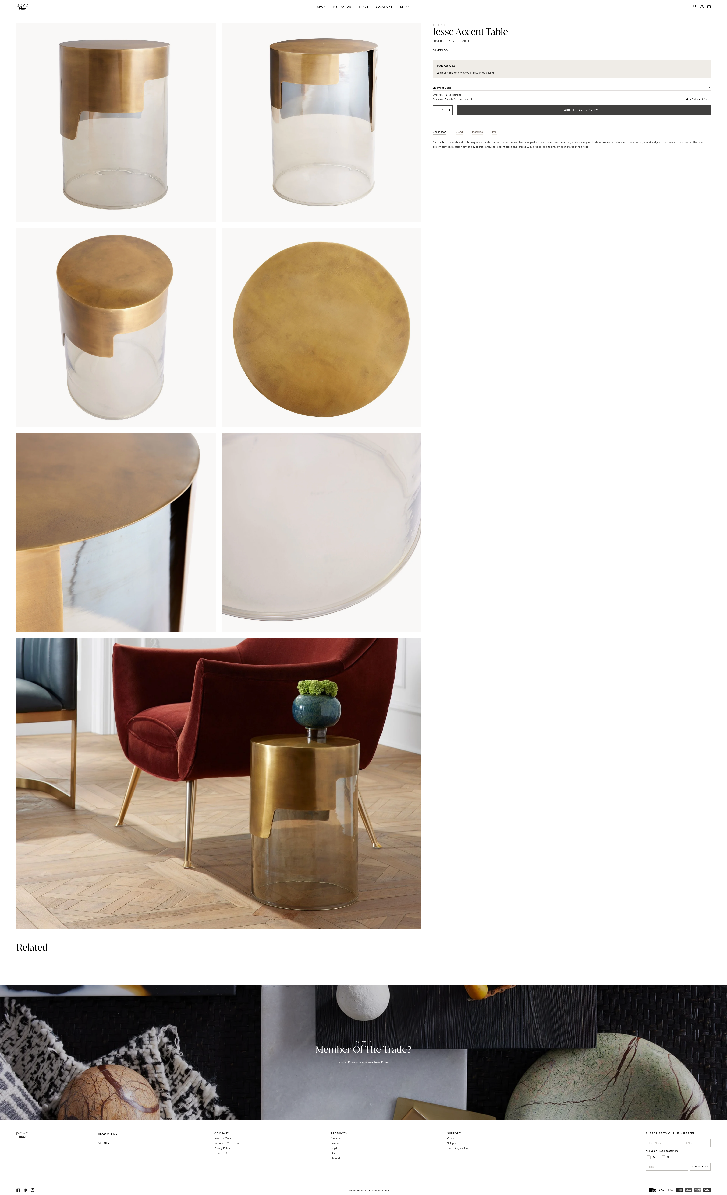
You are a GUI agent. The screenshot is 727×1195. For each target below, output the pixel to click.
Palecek (335, 1143)
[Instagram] (32, 1190)
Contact (451, 1138)
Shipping (452, 1143)
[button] (321, 7)
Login (341, 1062)
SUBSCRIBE (700, 1167)
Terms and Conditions (226, 1143)
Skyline (335, 1153)
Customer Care (222, 1153)
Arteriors (441, 25)
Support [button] (454, 1133)
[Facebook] (18, 1190)
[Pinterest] (25, 1190)
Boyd (334, 1148)
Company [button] (221, 1133)
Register (353, 1062)
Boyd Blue (355, 1190)
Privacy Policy (222, 1148)
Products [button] (339, 1133)
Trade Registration (457, 1148)
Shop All (335, 1158)
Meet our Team (223, 1138)
